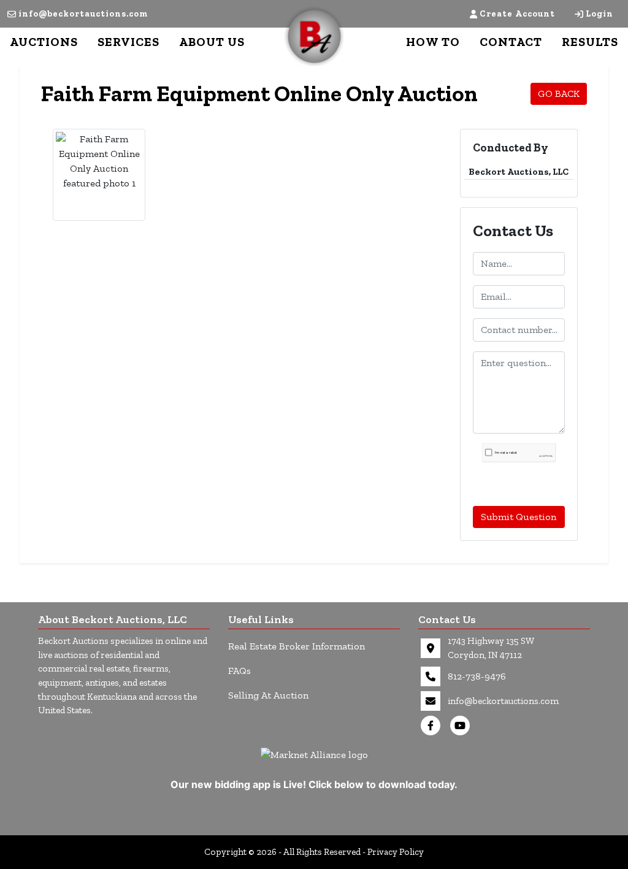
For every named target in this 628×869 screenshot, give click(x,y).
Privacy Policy (395, 851)
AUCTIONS (44, 41)
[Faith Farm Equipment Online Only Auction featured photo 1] (99, 161)
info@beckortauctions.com (83, 14)
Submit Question (518, 517)
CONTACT (511, 41)
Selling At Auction (268, 695)
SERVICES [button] (128, 41)
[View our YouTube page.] (462, 725)
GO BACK (559, 93)
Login (599, 14)
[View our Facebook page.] (433, 725)
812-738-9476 (477, 676)
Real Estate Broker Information (296, 646)
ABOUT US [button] (212, 41)
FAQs (239, 670)
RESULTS (590, 41)
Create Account (517, 14)
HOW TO (433, 41)
